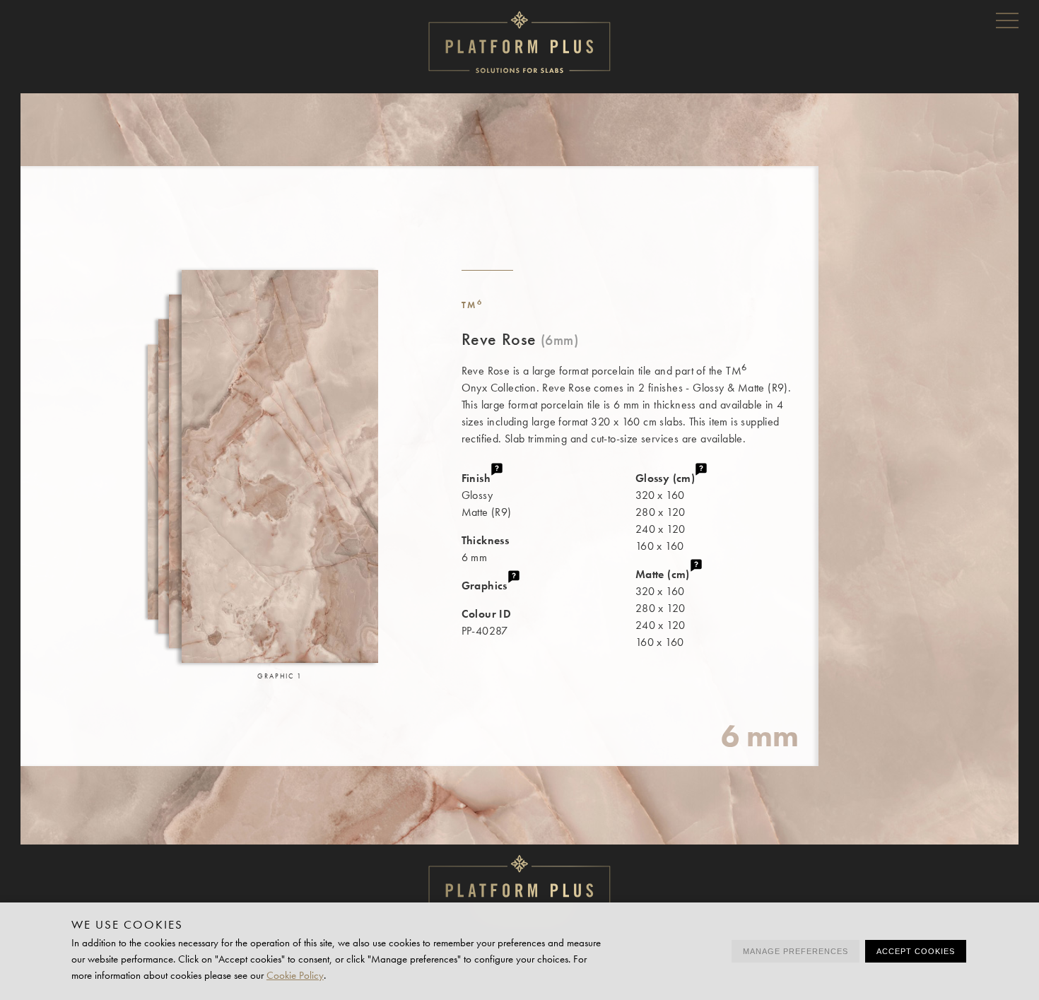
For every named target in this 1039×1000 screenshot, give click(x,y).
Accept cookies (915, 951)
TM (472, 305)
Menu (1007, 19)
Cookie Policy (295, 975)
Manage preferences (795, 951)
